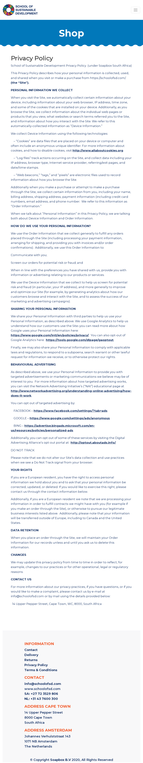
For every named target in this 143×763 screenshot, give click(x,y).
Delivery (31, 655)
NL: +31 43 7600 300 (41, 699)
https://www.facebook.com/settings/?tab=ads (70, 410)
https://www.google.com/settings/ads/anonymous (70, 418)
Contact (30, 650)
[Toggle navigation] (135, 10)
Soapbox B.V (60, 760)
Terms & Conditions (40, 670)
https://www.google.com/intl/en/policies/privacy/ (50, 335)
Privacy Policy (36, 665)
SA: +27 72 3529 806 (41, 694)
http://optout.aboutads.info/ (93, 442)
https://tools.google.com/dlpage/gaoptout (80, 340)
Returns (30, 660)
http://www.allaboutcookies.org (98, 150)
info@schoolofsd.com (42, 684)
